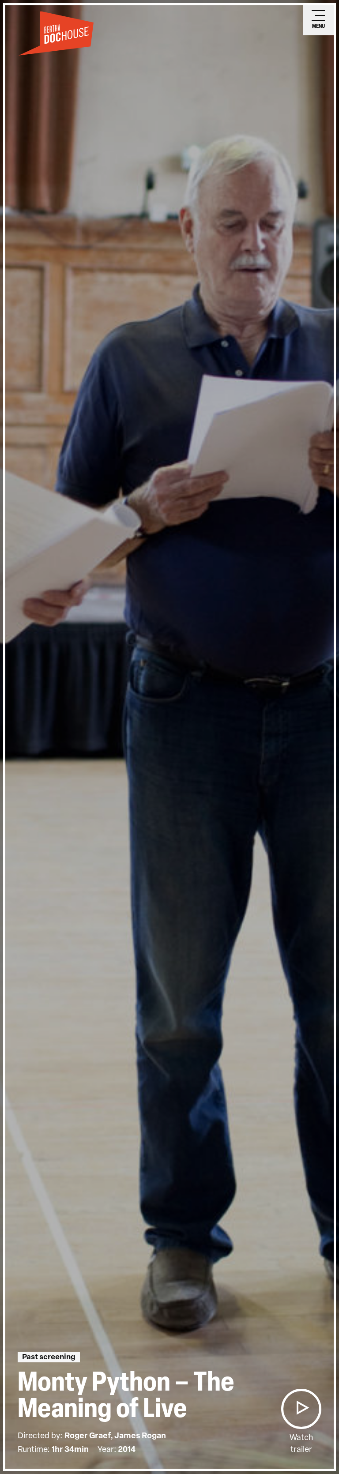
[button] (301, 1409)
